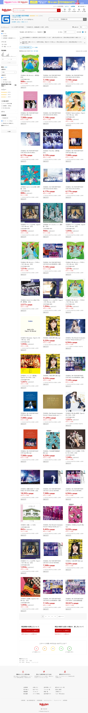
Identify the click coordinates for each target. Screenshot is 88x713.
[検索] (59, 10)
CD (27, 660)
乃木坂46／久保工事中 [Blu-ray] (74, 561)
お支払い (19, 22)
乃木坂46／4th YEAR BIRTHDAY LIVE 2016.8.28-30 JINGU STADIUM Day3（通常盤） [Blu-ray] (52, 77)
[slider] (1, 56)
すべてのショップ (5, 27)
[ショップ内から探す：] (84, 19)
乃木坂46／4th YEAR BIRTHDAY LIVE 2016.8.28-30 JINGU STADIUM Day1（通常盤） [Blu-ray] (75, 77)
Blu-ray (28, 662)
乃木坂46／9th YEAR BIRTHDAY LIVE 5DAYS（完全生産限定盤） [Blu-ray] (74, 600)
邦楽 (31, 660)
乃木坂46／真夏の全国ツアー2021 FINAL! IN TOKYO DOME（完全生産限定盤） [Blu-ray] (30, 490)
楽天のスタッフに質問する (63, 630)
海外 (6, 67)
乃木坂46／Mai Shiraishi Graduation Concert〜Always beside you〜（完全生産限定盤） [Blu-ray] (53, 415)
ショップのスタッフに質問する (30, 630)
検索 (9, 62)
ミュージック (35, 662)
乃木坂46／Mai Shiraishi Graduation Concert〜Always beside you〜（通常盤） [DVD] (53, 526)
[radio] (1, 33)
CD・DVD (21, 660)
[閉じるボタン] (84, 38)
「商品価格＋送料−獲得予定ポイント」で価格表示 (30, 32)
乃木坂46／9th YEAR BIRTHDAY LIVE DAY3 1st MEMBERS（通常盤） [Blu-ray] (52, 600)
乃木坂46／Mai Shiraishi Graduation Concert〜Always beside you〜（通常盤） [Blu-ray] (75, 339)
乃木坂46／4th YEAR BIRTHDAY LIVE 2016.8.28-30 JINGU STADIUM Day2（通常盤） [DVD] (75, 188)
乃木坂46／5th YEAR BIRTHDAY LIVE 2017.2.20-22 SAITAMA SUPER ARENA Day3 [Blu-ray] (52, 562)
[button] (82, 6)
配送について (25, 22)
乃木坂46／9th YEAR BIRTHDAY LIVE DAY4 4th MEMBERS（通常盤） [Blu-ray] (52, 264)
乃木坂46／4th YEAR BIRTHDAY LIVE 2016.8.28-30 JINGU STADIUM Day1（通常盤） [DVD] (30, 152)
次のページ (61, 616)
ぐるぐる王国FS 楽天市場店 (20, 15)
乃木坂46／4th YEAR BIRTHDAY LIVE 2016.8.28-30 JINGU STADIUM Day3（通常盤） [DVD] (52, 188)
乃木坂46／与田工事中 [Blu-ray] (51, 375)
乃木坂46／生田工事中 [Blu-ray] (51, 338)
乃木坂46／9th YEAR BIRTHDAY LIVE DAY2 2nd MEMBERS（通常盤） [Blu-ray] (75, 377)
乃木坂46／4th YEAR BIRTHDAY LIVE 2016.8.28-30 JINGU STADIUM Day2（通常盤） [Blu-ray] (52, 114)
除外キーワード (5, 125)
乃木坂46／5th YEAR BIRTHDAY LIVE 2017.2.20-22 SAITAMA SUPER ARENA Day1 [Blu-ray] (52, 490)
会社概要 (14, 22)
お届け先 (3, 69)
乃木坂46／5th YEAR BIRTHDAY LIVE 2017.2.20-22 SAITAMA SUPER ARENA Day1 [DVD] (74, 490)
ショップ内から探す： (55, 19)
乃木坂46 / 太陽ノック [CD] (28, 525)
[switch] (15, 85)
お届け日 (3, 75)
